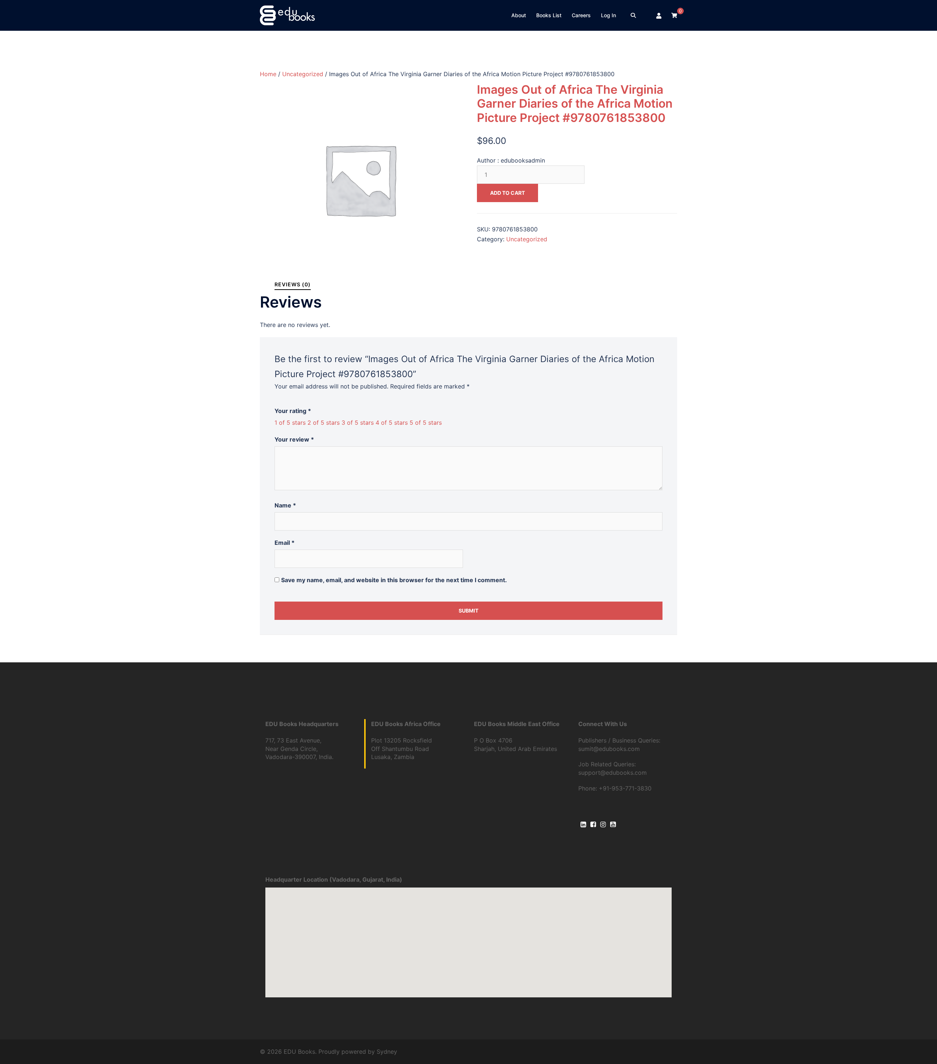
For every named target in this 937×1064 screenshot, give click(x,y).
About (518, 15)
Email (285, 542)
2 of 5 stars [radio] (323, 422)
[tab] (293, 284)
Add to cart (507, 193)
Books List (548, 15)
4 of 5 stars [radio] (392, 422)
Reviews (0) (293, 284)
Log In (608, 15)
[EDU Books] (287, 14)
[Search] (633, 15)
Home (268, 74)
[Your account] (659, 15)
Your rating (293, 410)
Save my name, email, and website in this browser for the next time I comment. (394, 580)
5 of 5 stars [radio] (426, 422)
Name (285, 505)
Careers (581, 15)
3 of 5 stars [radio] (357, 422)
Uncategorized (302, 74)
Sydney (387, 1051)
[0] (674, 15)
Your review (294, 439)
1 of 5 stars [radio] (290, 422)
